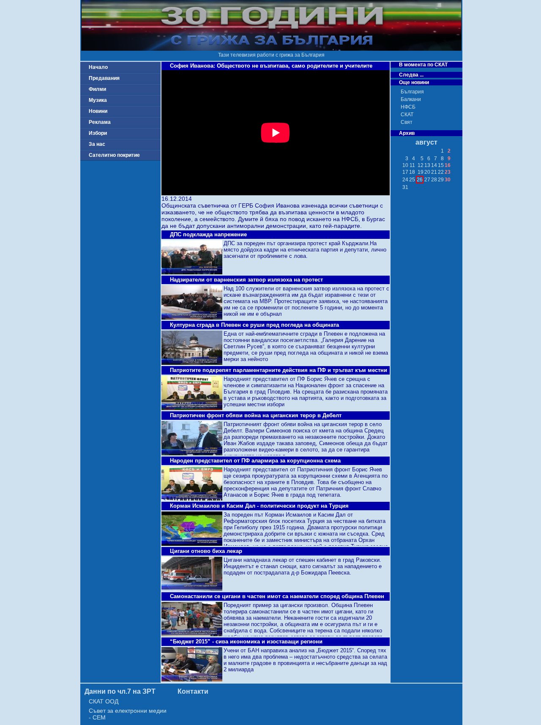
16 (448, 165)
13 (427, 165)
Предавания (104, 78)
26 (420, 180)
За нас (97, 144)
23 (448, 172)
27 (427, 180)
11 (412, 165)
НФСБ (408, 107)
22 (441, 172)
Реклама (100, 122)
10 (405, 165)
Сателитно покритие (114, 155)
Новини (98, 111)
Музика (98, 100)
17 (405, 172)
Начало (98, 67)
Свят (407, 122)
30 (448, 180)
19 (421, 172)
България (412, 92)
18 (412, 172)
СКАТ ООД (103, 701)
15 (441, 165)
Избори (98, 133)
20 (427, 172)
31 (405, 187)
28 (434, 180)
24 (405, 180)
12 (421, 165)
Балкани (411, 99)
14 (434, 165)
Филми (97, 89)
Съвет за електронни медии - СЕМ (128, 714)
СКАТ (407, 115)
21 (434, 172)
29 (441, 180)
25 (412, 180)
